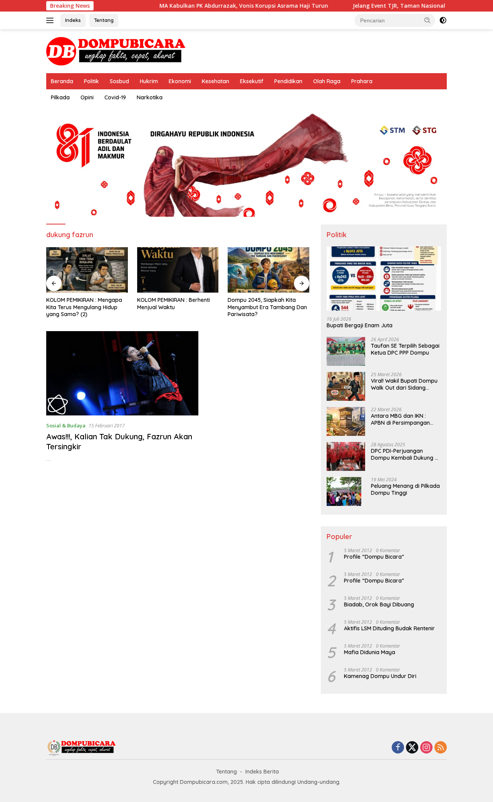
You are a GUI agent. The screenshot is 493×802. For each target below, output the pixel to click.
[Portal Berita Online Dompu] (115, 50)
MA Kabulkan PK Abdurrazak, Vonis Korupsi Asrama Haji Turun (225, 5)
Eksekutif (251, 81)
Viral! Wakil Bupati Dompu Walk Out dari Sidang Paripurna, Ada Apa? (404, 384)
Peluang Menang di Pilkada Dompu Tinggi (405, 489)
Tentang (104, 20)
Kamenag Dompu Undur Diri (380, 676)
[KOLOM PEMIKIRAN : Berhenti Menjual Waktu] (178, 270)
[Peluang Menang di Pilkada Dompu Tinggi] (344, 491)
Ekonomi (180, 81)
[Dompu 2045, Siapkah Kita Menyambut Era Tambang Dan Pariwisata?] (268, 270)
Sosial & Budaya (66, 425)
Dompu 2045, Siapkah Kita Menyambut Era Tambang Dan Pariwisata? (267, 306)
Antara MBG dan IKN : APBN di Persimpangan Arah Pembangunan (400, 419)
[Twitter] (412, 748)
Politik (91, 81)
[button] (427, 20)
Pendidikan (288, 81)
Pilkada (60, 97)
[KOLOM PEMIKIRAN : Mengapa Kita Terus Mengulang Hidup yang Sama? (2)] (87, 270)
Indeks (73, 20)
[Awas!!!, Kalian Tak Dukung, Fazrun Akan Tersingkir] (122, 373)
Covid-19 (115, 97)
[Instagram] (426, 748)
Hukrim (149, 81)
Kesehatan (215, 81)
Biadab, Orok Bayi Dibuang (379, 604)
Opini (87, 97)
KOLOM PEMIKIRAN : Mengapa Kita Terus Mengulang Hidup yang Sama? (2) (84, 306)
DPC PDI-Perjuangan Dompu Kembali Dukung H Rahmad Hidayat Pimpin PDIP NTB (404, 454)
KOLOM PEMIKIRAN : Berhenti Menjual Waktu (173, 303)
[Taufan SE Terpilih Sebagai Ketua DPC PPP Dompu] (346, 351)
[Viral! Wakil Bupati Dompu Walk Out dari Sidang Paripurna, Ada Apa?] (346, 386)
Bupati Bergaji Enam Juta (359, 325)
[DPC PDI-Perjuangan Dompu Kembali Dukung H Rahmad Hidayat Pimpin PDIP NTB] (346, 456)
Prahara (361, 81)
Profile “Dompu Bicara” (374, 556)
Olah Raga (326, 81)
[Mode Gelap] (443, 20)
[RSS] (440, 748)
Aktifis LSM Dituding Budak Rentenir (389, 628)
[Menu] (51, 20)
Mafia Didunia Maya (369, 652)
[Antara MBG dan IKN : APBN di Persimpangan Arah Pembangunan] (346, 421)
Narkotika (150, 97)
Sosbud (119, 81)
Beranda (62, 81)
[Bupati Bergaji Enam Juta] (384, 278)
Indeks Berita (262, 771)
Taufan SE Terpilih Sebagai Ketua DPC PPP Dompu (405, 349)
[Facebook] (398, 748)
